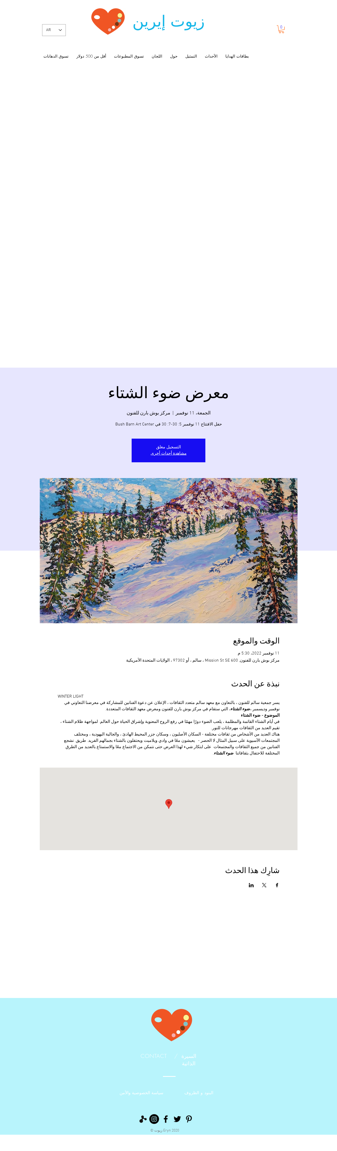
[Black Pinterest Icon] (189, 1119)
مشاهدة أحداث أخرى (169, 453)
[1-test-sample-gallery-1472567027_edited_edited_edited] (142, 1119)
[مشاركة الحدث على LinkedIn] (251, 885)
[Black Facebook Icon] (166, 1119)
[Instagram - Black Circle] (154, 1119)
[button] (281, 29)
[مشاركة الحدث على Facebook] (277, 885)
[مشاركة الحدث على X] (264, 885)
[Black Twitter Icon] (177, 1119)
